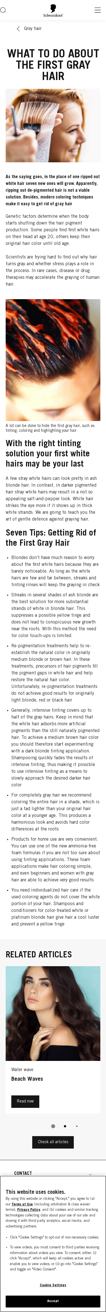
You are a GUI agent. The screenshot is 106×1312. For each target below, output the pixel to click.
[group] (53, 1051)
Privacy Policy (28, 1210)
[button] (53, 1173)
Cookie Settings (53, 1285)
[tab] (53, 1126)
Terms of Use (22, 1205)
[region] (53, 1244)
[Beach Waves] (53, 1041)
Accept (53, 1301)
